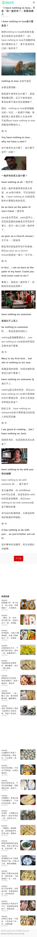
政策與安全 (10, 934)
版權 (22, 934)
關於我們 (4, 934)
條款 (16, 934)
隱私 (19, 934)
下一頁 (18, 558)
